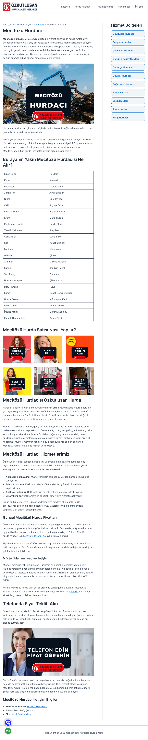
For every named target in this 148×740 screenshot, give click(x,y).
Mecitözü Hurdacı (21, 714)
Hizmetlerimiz (105, 6)
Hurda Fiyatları (82, 6)
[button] (91, 6)
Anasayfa (65, 6)
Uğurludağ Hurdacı (123, 33)
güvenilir (73, 591)
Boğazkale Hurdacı (123, 84)
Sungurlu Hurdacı (122, 42)
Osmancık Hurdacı (123, 50)
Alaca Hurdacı (120, 109)
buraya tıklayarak (32, 535)
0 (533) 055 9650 (37, 706)
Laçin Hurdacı (120, 100)
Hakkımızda (124, 6)
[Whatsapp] (8, 730)
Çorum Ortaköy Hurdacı (126, 58)
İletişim (139, 6)
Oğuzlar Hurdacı (122, 75)
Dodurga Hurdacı (122, 67)
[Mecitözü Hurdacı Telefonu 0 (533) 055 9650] (8, 722)
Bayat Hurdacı (120, 92)
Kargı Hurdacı (120, 117)
